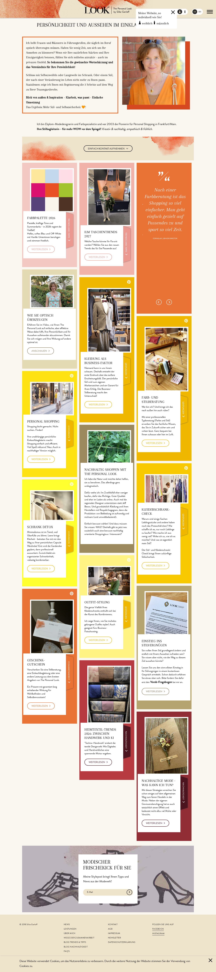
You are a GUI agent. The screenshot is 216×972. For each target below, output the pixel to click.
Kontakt (112, 925)
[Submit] (129, 892)
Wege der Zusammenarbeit (79, 938)
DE (195, 12)
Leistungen (70, 929)
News (67, 925)
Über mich (69, 934)
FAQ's (67, 951)
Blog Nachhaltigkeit (76, 947)
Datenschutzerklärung (121, 942)
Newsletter (114, 938)
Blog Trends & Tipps (75, 942)
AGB (110, 929)
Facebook (158, 929)
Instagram (158, 934)
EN (200, 12)
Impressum (114, 934)
